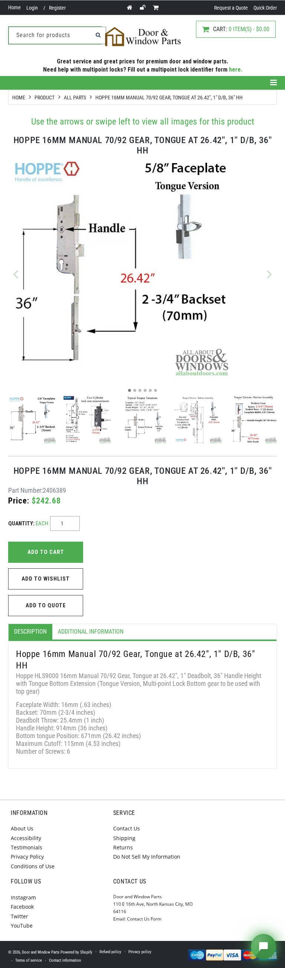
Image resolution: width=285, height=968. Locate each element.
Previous (15, 274)
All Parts (75, 97)
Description (30, 631)
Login (32, 8)
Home (14, 7)
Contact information (65, 960)
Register (57, 8)
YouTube (22, 925)
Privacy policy (139, 951)
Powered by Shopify (76, 952)
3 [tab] (140, 390)
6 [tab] (155, 390)
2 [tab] (135, 390)
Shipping (124, 838)
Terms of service (28, 960)
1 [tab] (129, 390)
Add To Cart (45, 552)
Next (269, 274)
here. (235, 69)
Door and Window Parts (40, 952)
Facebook (22, 906)
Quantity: (28, 523)
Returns (123, 847)
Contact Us (126, 828)
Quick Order (265, 8)
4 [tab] (145, 390)
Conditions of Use (33, 866)
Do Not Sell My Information (146, 856)
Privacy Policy (27, 856)
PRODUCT (45, 97)
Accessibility (26, 838)
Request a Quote (231, 8)
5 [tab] (150, 390)
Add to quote (46, 605)
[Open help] (263, 946)
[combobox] (57, 35)
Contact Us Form (144, 919)
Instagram (23, 897)
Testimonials (26, 847)
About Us (22, 828)
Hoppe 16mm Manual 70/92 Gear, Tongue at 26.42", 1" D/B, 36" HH (169, 97)
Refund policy (110, 951)
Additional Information (91, 631)
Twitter (19, 916)
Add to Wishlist (46, 578)
